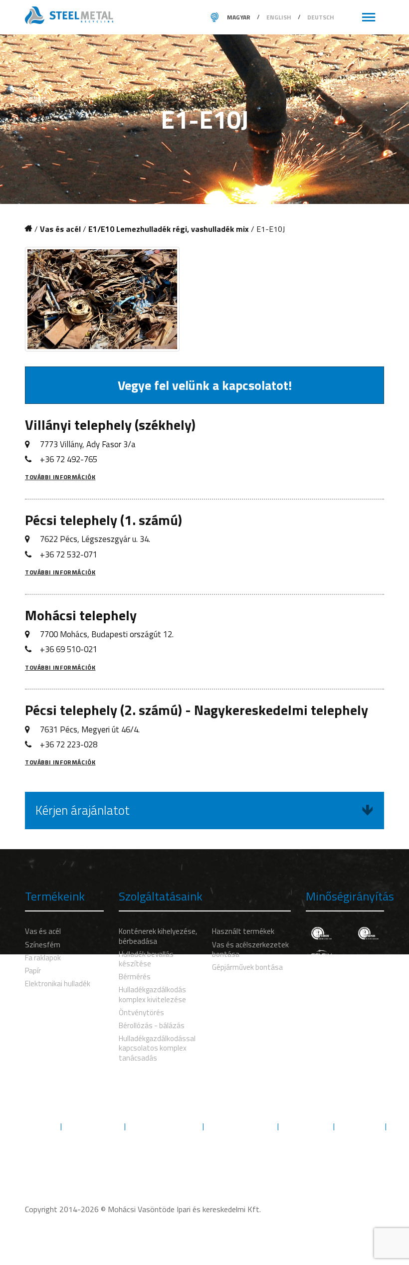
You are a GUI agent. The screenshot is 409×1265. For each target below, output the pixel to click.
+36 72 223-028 (68, 744)
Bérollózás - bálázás (152, 1025)
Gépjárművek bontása (247, 967)
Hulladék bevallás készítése (146, 958)
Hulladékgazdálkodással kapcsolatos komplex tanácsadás (157, 1048)
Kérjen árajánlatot (82, 810)
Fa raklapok (43, 957)
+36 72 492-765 (68, 459)
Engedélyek (306, 1126)
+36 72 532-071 (68, 554)
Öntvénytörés (141, 1012)
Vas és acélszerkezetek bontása (250, 949)
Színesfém (42, 944)
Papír (33, 970)
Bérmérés (135, 976)
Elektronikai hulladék (57, 983)
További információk (60, 477)
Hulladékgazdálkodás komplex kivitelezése (152, 994)
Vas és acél (60, 229)
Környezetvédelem (164, 1126)
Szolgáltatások (93, 1126)
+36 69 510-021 (68, 649)
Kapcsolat (204, 1137)
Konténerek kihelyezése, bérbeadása (158, 935)
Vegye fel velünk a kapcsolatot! (205, 385)
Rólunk (40, 1126)
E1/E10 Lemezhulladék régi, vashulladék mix (168, 229)
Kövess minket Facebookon (210, 1158)
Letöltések (360, 1126)
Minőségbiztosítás (240, 1126)
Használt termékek (243, 931)
